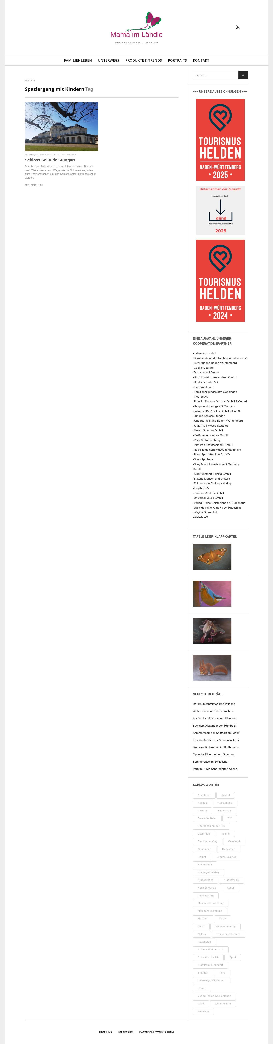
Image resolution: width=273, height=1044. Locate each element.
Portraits (177, 60)
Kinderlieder (205, 880)
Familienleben (78, 60)
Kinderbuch (205, 864)
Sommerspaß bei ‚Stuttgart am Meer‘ (216, 732)
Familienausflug (207, 841)
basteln (202, 810)
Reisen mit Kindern (228, 934)
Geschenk (234, 841)
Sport (232, 957)
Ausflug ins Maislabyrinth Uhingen (214, 718)
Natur (201, 926)
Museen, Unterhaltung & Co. (42, 155)
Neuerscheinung (225, 926)
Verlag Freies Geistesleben (214, 996)
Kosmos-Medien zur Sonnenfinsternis (216, 740)
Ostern (202, 934)
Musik (222, 918)
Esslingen (204, 833)
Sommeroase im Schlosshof (210, 761)
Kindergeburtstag (208, 872)
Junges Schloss (226, 857)
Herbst (202, 857)
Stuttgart (203, 972)
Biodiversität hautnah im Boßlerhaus (216, 747)
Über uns (105, 1032)
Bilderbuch (224, 810)
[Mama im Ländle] (136, 25)
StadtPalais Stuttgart (210, 965)
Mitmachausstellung (210, 911)
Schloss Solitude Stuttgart (50, 160)
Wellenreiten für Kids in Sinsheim (213, 711)
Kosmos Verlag (207, 887)
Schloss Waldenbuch (211, 949)
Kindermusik (231, 880)
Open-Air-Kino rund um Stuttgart (213, 754)
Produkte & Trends (143, 60)
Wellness (203, 1011)
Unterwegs (108, 60)
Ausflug (202, 802)
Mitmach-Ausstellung (210, 903)
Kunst (230, 887)
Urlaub (202, 988)
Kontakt (201, 60)
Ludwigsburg (206, 895)
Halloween (228, 849)
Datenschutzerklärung (156, 1032)
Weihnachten (223, 1003)
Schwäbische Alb (208, 957)
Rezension (204, 941)
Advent (225, 795)
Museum (203, 918)
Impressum (125, 1032)
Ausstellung (225, 802)
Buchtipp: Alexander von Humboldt (214, 725)
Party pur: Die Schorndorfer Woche (215, 768)
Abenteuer (204, 795)
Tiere (222, 972)
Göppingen (204, 849)
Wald (201, 1003)
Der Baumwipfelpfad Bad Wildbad (214, 703)
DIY (229, 818)
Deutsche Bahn (207, 818)
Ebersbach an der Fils (211, 826)
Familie (225, 833)
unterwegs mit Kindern (211, 980)
